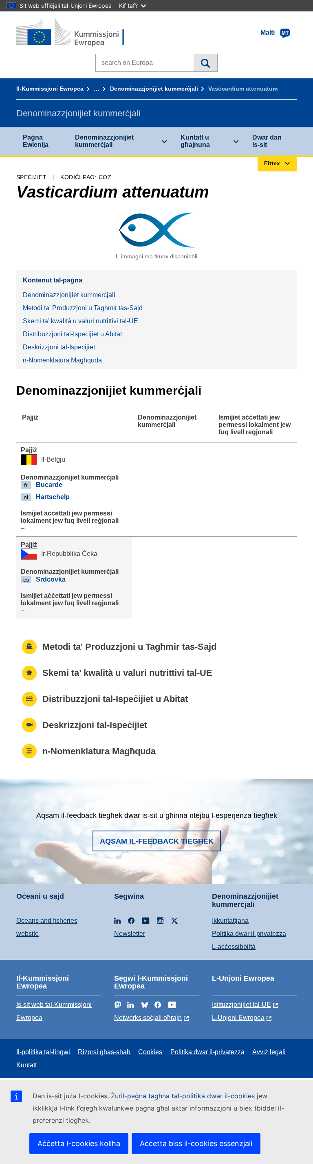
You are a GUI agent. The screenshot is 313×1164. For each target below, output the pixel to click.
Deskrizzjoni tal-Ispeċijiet (59, 347)
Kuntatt (26, 1065)
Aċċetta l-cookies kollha (78, 1143)
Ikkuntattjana (230, 920)
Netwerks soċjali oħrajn (148, 1017)
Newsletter (129, 933)
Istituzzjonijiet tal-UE (241, 1004)
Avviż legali (269, 1051)
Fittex (205, 62)
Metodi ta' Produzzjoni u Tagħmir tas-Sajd (83, 307)
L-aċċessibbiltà (234, 946)
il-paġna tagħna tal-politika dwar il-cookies (188, 1096)
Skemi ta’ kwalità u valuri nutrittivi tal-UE (80, 321)
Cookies (150, 1051)
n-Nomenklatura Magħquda (62, 360)
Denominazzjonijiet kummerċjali (154, 88)
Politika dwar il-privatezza (249, 933)
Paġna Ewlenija (35, 141)
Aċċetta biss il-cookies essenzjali (196, 1143)
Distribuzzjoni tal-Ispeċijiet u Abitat (72, 334)
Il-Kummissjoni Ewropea (50, 88)
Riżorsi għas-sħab (104, 1051)
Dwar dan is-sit (267, 141)
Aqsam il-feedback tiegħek (157, 841)
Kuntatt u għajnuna (195, 141)
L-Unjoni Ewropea (238, 1017)
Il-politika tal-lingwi (43, 1051)
